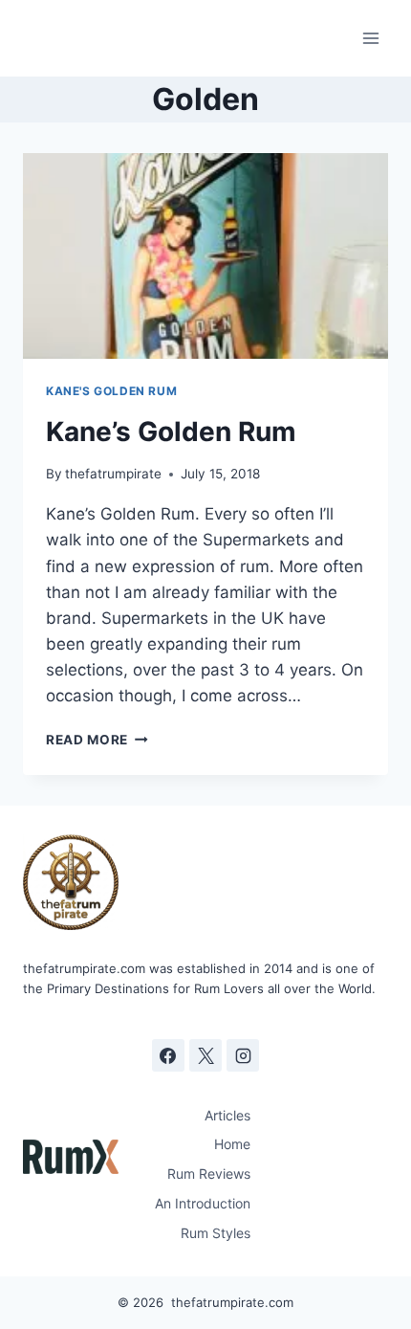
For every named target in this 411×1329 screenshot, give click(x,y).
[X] (205, 1055)
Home (232, 1144)
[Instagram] (243, 1055)
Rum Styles (215, 1233)
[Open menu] (370, 38)
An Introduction (202, 1203)
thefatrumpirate (113, 473)
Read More (97, 739)
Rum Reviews (208, 1173)
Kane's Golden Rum (111, 391)
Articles (227, 1115)
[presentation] (205, 256)
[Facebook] (168, 1055)
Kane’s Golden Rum (171, 431)
